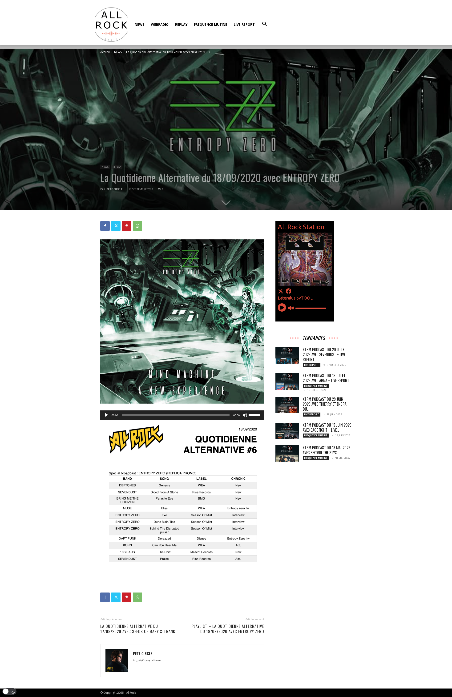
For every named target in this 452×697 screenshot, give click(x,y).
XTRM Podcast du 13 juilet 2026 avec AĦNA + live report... (327, 378)
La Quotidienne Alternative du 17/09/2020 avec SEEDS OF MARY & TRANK (137, 629)
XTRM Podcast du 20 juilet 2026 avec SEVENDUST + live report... (324, 354)
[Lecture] (106, 415)
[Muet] (244, 415)
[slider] (255, 414)
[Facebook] (105, 226)
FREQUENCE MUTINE (315, 386)
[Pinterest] (126, 226)
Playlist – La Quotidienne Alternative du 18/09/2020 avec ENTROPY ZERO (228, 629)
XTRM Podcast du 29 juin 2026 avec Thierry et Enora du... (325, 404)
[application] (182, 415)
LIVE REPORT (311, 365)
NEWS (118, 52)
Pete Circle (114, 189)
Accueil (105, 52)
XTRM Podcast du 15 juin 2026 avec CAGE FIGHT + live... (327, 427)
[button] (9, 691)
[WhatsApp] (137, 226)
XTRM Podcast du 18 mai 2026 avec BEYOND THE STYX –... (326, 450)
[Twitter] (116, 226)
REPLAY (117, 166)
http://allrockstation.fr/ (147, 660)
